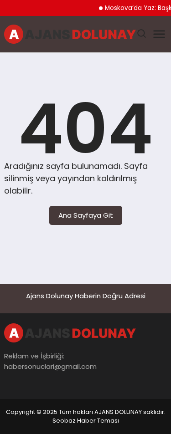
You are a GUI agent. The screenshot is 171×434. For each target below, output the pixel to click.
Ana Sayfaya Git (85, 215)
